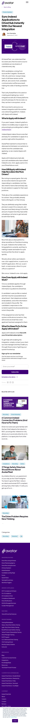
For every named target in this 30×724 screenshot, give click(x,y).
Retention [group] (14, 536)
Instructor (4, 647)
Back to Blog (7, 7)
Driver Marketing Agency (8, 563)
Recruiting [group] (5, 536)
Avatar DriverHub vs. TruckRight (10, 685)
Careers (4, 699)
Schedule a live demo (8, 377)
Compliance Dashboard (8, 598)
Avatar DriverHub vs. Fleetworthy (10, 678)
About (3, 696)
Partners (4, 704)
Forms (3, 575)
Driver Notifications (7, 600)
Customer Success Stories (9, 657)
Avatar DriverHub (6, 694)
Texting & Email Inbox (7, 580)
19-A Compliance (6, 593)
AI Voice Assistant (6, 568)
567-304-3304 (6, 706)
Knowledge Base (6, 662)
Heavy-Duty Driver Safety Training (11, 625)
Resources (5, 665)
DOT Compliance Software (9, 591)
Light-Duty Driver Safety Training (10, 627)
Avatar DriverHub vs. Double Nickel (11, 676)
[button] (20, 536)
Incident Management (8, 605)
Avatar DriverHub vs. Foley (9, 681)
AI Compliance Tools (7, 596)
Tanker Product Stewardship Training (11, 632)
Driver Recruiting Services (9, 565)
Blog (3, 655)
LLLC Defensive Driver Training (10, 639)
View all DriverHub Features (9, 614)
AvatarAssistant (6, 570)
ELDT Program (5, 637)
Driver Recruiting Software (9, 560)
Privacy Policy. (13, 717)
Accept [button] (15, 720)
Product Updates (7, 12)
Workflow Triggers (7, 582)
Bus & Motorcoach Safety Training (11, 629)
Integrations (5, 660)
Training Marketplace (7, 622)
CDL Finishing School (7, 642)
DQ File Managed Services (9, 603)
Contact (4, 701)
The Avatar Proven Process (9, 667)
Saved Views (5, 577)
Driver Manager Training (8, 634)
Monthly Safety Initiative (8, 644)
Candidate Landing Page (8, 572)
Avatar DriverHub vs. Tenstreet (10, 683)
